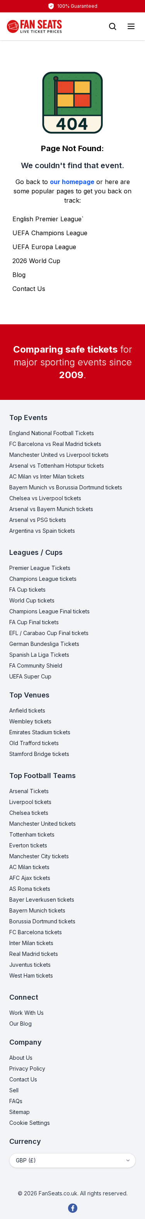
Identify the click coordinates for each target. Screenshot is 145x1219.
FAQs (15, 1101)
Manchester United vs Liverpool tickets (59, 454)
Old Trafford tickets (34, 743)
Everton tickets (28, 845)
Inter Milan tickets (31, 943)
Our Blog (20, 1023)
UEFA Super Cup (30, 676)
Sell (14, 1090)
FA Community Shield (35, 665)
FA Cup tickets (27, 589)
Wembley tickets (30, 721)
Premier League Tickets (39, 568)
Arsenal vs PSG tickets (37, 520)
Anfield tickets (27, 710)
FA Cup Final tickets (34, 622)
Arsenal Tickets (29, 791)
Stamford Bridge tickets (39, 754)
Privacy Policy (27, 1068)
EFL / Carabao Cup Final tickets (49, 633)
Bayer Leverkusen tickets (41, 899)
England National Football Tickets (51, 433)
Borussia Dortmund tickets (42, 921)
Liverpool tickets (30, 802)
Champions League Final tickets (49, 611)
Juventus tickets (30, 964)
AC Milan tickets (29, 867)
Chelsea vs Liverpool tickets (45, 498)
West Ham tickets (31, 975)
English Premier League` (48, 219)
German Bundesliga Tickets (44, 643)
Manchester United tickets (42, 823)
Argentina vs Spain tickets (42, 530)
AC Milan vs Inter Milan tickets (46, 476)
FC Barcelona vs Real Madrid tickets (55, 444)
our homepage (72, 182)
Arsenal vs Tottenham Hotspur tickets (56, 465)
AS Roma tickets (29, 888)
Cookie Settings (29, 1122)
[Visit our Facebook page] (72, 1208)
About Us (20, 1057)
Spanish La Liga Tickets (39, 654)
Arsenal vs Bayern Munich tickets (51, 509)
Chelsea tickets (28, 812)
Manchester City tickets (39, 856)
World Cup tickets (32, 600)
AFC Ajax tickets (29, 878)
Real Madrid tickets (33, 953)
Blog (19, 275)
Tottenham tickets (32, 834)
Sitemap (19, 1112)
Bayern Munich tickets (37, 910)
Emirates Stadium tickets (39, 732)
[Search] (112, 26)
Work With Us (26, 1012)
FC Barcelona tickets (35, 932)
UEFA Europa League (44, 247)
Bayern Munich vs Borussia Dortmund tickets (65, 487)
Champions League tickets (43, 578)
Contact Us (28, 289)
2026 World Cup (36, 261)
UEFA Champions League (49, 233)
